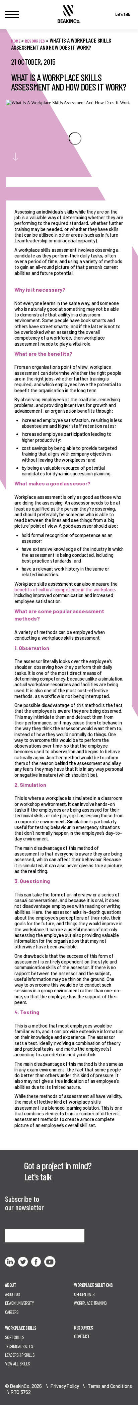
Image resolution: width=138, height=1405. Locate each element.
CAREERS (11, 1312)
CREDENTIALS (84, 1294)
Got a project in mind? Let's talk (57, 1171)
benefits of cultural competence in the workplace (64, 589)
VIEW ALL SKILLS (17, 1363)
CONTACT (81, 1336)
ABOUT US (12, 1294)
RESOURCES (83, 1328)
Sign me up (21, 1236)
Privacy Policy (65, 1386)
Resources (35, 41)
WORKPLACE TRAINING (90, 1303)
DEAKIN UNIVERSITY (19, 1303)
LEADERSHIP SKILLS (19, 1355)
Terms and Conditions (110, 1386)
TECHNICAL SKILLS (19, 1346)
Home (15, 41)
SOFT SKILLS (14, 1337)
